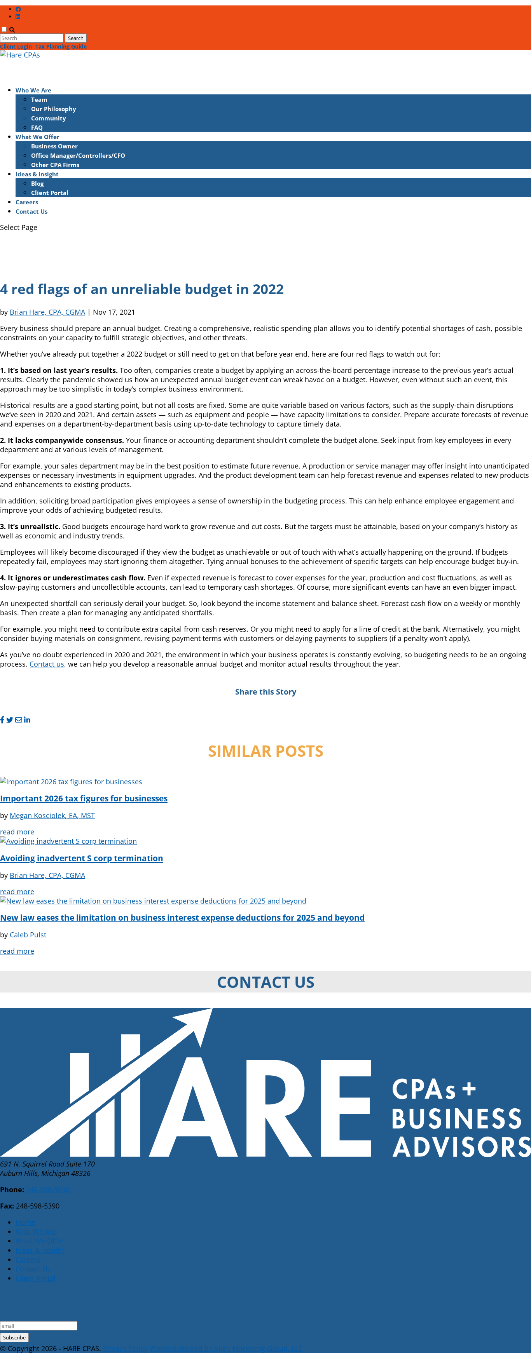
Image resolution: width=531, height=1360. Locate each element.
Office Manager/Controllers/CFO (78, 155)
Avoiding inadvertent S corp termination (81, 858)
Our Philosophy (53, 109)
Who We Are (36, 1231)
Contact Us (31, 211)
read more (17, 831)
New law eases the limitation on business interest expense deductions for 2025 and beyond (182, 917)
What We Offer (40, 1240)
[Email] (19, 719)
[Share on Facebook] (3, 719)
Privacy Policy (125, 1348)
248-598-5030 (48, 1189)
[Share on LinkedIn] (27, 719)
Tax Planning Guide (61, 46)
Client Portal (49, 193)
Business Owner (54, 146)
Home (25, 1222)
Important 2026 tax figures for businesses (84, 798)
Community (48, 118)
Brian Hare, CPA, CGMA (47, 312)
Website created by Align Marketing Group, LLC (226, 1348)
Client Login (16, 46)
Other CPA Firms (55, 165)
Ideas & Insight (40, 1250)
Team (39, 99)
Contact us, (48, 664)
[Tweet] (10, 719)
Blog (37, 183)
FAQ (37, 127)
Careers (28, 1259)
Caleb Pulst (28, 934)
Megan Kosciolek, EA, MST (52, 815)
